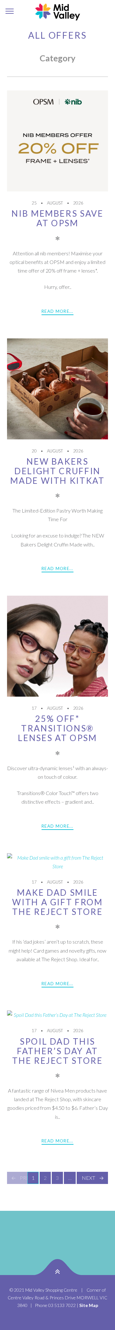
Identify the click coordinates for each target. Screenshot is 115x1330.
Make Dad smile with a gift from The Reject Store (57, 902)
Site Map (88, 1305)
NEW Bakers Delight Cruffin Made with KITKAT (57, 471)
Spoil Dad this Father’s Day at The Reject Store (57, 1051)
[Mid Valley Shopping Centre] (57, 11)
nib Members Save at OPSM (57, 218)
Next (88, 1178)
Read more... (57, 311)
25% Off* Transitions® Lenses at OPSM (57, 728)
